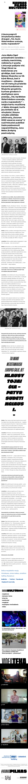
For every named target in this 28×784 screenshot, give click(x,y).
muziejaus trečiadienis (10, 604)
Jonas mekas (14, 573)
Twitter (12, 579)
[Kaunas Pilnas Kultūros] (18, 8)
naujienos (5, 594)
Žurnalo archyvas (21, 29)
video (4, 606)
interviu (5, 598)
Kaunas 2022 (14, 49)
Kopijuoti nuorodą (8, 582)
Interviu (7, 49)
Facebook (19, 579)
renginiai (5, 602)
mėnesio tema (7, 596)
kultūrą (18, 758)
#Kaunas (14, 771)
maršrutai (5, 600)
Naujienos (21, 49)
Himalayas (5, 573)
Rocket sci (10, 576)
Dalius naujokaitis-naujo (9, 570)
